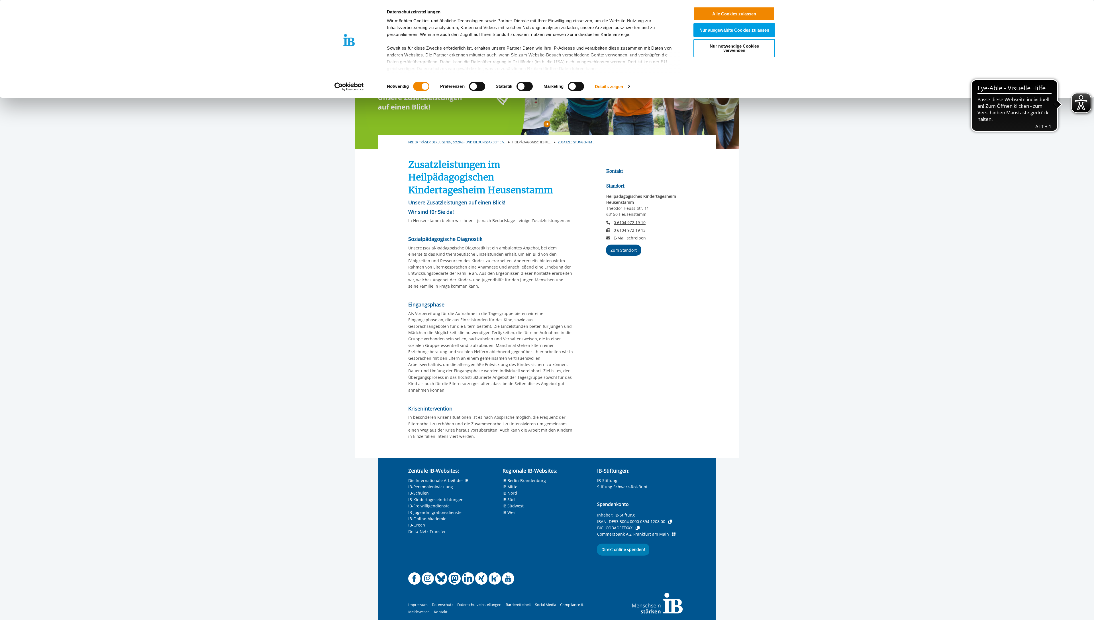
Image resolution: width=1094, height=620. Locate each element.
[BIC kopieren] (638, 528)
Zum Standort (624, 250)
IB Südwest (513, 506)
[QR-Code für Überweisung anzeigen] (673, 534)
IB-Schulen (418, 493)
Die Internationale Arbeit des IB (438, 480)
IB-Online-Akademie (427, 518)
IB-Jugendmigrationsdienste (435, 512)
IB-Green (416, 525)
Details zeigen (609, 86)
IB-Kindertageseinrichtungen (436, 499)
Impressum (418, 604)
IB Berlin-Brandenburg (524, 480)
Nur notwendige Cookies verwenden (734, 48)
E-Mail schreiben (630, 238)
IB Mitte (510, 486)
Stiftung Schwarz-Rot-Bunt (622, 486)
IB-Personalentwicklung (430, 486)
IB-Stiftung (607, 480)
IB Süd (509, 499)
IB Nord (510, 493)
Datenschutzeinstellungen (479, 604)
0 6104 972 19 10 (630, 222)
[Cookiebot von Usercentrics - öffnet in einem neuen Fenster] (349, 86)
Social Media (545, 604)
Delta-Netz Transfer (427, 531)
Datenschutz (442, 604)
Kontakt (441, 611)
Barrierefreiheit (518, 604)
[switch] (477, 86)
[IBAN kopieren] (670, 522)
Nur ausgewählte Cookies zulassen (734, 30)
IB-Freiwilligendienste (429, 506)
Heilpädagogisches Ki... (532, 142)
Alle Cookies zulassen (734, 13)
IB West (510, 512)
